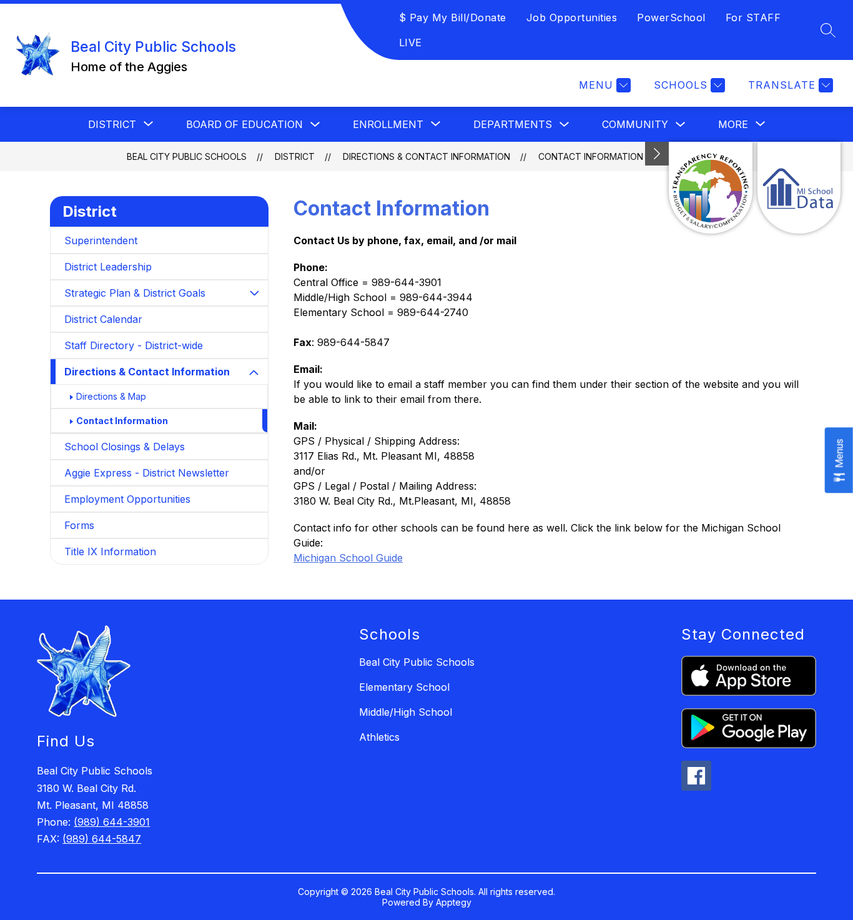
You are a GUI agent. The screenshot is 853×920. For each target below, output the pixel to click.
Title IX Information (110, 551)
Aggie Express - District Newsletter (146, 473)
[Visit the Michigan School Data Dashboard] (799, 188)
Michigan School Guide (348, 558)
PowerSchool (671, 17)
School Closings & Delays (124, 446)
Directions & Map (111, 396)
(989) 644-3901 (112, 822)
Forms (79, 525)
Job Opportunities (572, 17)
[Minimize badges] (657, 154)
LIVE (410, 42)
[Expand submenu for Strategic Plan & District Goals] (254, 292)
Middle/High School (405, 712)
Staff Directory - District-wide (133, 345)
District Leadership (108, 266)
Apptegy (453, 902)
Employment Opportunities (127, 499)
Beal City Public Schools (187, 156)
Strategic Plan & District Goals (134, 293)
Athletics (379, 737)
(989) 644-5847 (101, 839)
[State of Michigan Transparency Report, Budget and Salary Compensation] (710, 188)
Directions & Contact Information (426, 156)
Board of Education (244, 124)
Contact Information (590, 156)
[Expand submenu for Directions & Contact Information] (254, 373)
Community (635, 124)
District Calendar (103, 319)
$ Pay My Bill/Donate (452, 17)
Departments (512, 124)
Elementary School (404, 687)
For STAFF (753, 17)
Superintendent (100, 240)
